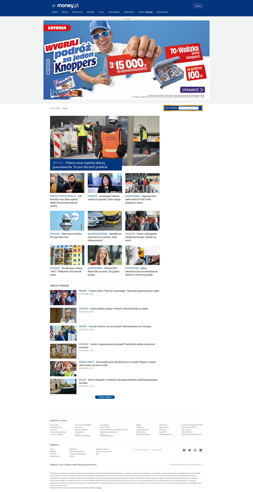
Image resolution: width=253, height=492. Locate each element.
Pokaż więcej (105, 397)
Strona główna (55, 108)
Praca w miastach (56, 434)
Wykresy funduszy (81, 430)
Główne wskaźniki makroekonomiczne (113, 430)
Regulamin (73, 449)
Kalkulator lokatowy (143, 434)
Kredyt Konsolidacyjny (83, 436)
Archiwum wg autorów (104, 451)
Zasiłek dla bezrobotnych (109, 432)
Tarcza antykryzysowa (58, 432)
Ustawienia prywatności (77, 454)
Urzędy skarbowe (142, 430)
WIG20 (138, 425)
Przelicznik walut (56, 427)
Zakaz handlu (164, 427)
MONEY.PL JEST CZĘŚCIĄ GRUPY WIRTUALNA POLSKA (73, 465)
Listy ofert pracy (187, 432)
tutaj (99, 488)
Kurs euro (53, 430)
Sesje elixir (140, 427)
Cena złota (78, 427)
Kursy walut (54, 425)
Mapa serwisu (55, 456)
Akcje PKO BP (105, 427)
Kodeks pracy (141, 432)
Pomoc (72, 456)
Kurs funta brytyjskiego (83, 425)
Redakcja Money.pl (165, 434)
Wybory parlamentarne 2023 (191, 434)
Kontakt (53, 454)
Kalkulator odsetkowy (189, 427)
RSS (97, 454)
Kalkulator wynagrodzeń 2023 (192, 425)
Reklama (53, 451)
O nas (52, 449)
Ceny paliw (163, 425)
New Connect (186, 430)
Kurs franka (104, 425)
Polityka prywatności (76, 451)
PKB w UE (162, 430)
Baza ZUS (162, 432)
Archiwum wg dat (102, 449)
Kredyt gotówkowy (106, 436)
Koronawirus (79, 432)
